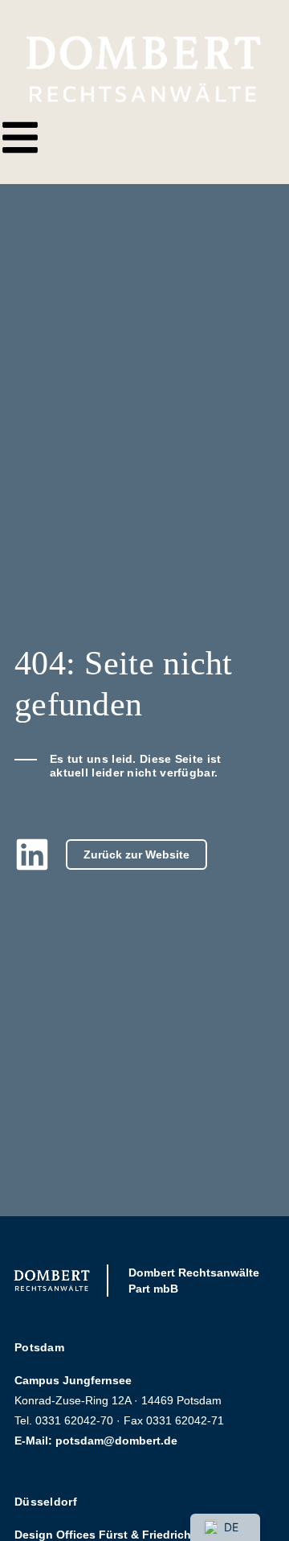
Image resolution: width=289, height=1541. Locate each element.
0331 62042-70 (74, 1420)
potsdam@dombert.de (116, 1440)
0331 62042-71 (185, 1420)
